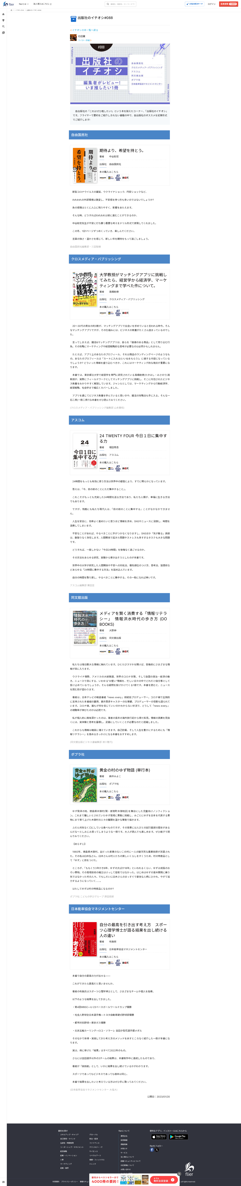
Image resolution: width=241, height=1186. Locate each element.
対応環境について (127, 1165)
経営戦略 (63, 1151)
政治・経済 (93, 1139)
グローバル (93, 1135)
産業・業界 (64, 1168)
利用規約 (56, 1182)
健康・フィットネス (96, 1160)
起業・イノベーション (68, 1155)
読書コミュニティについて (131, 1161)
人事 (62, 1160)
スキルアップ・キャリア (69, 1135)
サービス (124, 1153)
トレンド (92, 1164)
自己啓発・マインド (67, 1139)
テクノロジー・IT (96, 1147)
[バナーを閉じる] (179, 1174)
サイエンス (93, 1151)
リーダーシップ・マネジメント (72, 1147)
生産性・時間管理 (67, 1143)
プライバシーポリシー (69, 1182)
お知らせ (124, 1148)
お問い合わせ (126, 1169)
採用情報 (124, 1140)
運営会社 (124, 1136)
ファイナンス (94, 1143)
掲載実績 (124, 1144)
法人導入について (127, 1157)
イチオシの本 (19, 10)
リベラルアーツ (95, 1155)
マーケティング (66, 1164)
